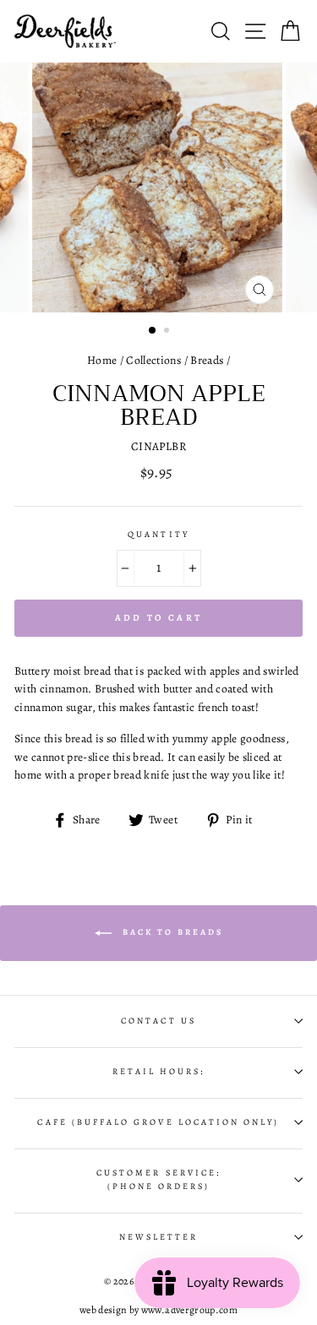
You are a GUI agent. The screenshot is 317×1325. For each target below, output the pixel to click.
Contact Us (158, 1021)
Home (102, 360)
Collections (153, 360)
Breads (206, 360)
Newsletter (159, 1237)
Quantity (158, 534)
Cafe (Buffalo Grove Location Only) (158, 1122)
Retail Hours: (158, 1072)
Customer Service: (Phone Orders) (158, 1179)
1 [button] (153, 331)
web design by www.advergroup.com (158, 1310)
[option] (159, 187)
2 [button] (168, 332)
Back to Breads (170, 931)
